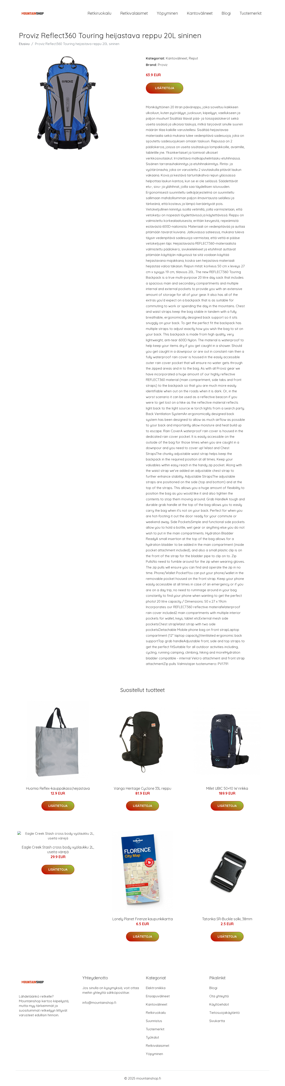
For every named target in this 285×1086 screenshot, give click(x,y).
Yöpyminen (167, 13)
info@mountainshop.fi (99, 1002)
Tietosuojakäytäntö (224, 1012)
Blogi (226, 13)
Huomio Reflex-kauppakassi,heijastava (58, 788)
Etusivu (24, 44)
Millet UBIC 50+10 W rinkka (227, 788)
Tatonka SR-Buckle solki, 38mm (227, 919)
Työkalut (152, 1037)
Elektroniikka (155, 988)
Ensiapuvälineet (158, 996)
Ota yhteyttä (219, 996)
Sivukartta (217, 1021)
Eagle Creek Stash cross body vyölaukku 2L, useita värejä (58, 849)
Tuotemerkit (251, 13)
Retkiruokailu (99, 13)
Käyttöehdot (219, 1004)
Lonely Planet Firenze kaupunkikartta (142, 919)
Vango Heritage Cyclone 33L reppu (142, 788)
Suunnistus (154, 1021)
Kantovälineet (200, 13)
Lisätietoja (164, 88)
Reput (193, 58)
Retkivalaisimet (134, 13)
